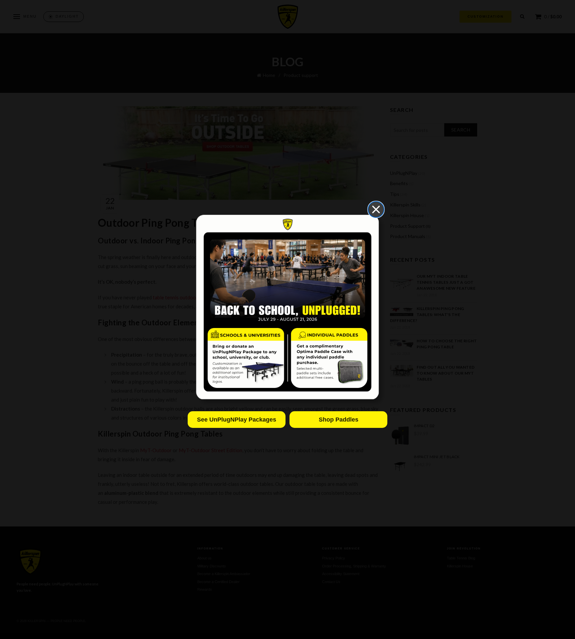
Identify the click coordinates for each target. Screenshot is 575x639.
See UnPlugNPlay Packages (236, 419)
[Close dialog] (376, 209)
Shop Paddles (338, 419)
